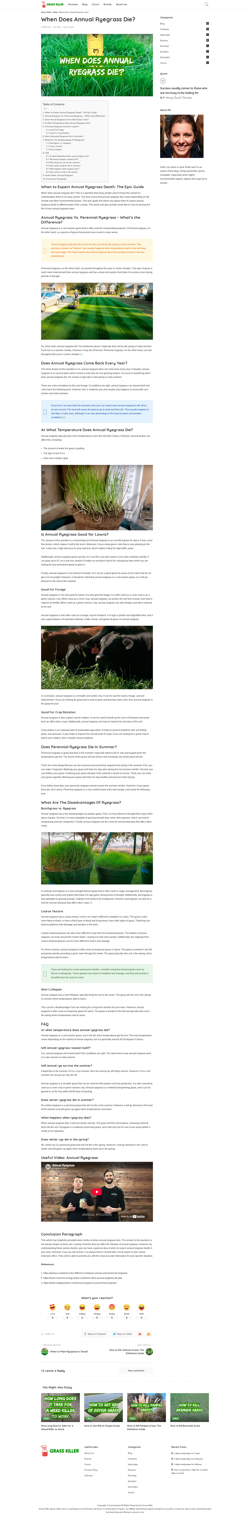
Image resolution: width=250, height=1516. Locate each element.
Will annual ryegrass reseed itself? (63, 159)
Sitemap (88, 1475)
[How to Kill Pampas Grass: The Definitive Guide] (146, 1407)
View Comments (136, 1370)
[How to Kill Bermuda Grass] (189, 1407)
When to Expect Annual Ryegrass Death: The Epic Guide (71, 112)
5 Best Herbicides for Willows (188, 1464)
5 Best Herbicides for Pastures (188, 1459)
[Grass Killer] (52, 4)
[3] (91, 903)
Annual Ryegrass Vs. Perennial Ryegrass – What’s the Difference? (75, 116)
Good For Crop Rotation (59, 133)
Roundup (164, 46)
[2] (63, 417)
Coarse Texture (55, 146)
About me (89, 1453)
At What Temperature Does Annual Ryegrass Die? (68, 123)
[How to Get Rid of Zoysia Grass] (103, 1407)
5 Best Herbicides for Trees (187, 1453)
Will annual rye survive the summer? (64, 162)
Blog (162, 23)
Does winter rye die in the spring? (63, 172)
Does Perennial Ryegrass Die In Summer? (64, 136)
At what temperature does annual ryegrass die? (69, 156)
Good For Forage (56, 130)
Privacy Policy (91, 1470)
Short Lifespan (55, 149)
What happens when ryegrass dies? (64, 169)
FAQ (47, 153)
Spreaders (165, 57)
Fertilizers (164, 29)
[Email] (148, 1334)
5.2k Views (57, 27)
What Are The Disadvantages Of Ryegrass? (65, 140)
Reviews (164, 40)
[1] (81, 354)
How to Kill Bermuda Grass (185, 1425)
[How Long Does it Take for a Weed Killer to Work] (60, 1407)
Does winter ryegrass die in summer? (65, 166)
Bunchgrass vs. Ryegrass (60, 143)
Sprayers (164, 51)
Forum (87, 1464)
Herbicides (165, 35)
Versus (163, 63)
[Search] (206, 4)
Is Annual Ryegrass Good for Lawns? (62, 126)
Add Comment (68, 27)
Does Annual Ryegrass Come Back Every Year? (67, 119)
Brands (87, 1459)
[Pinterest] (140, 1334)
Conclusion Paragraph (56, 179)
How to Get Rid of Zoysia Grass (102, 1425)
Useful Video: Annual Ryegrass (59, 175)
